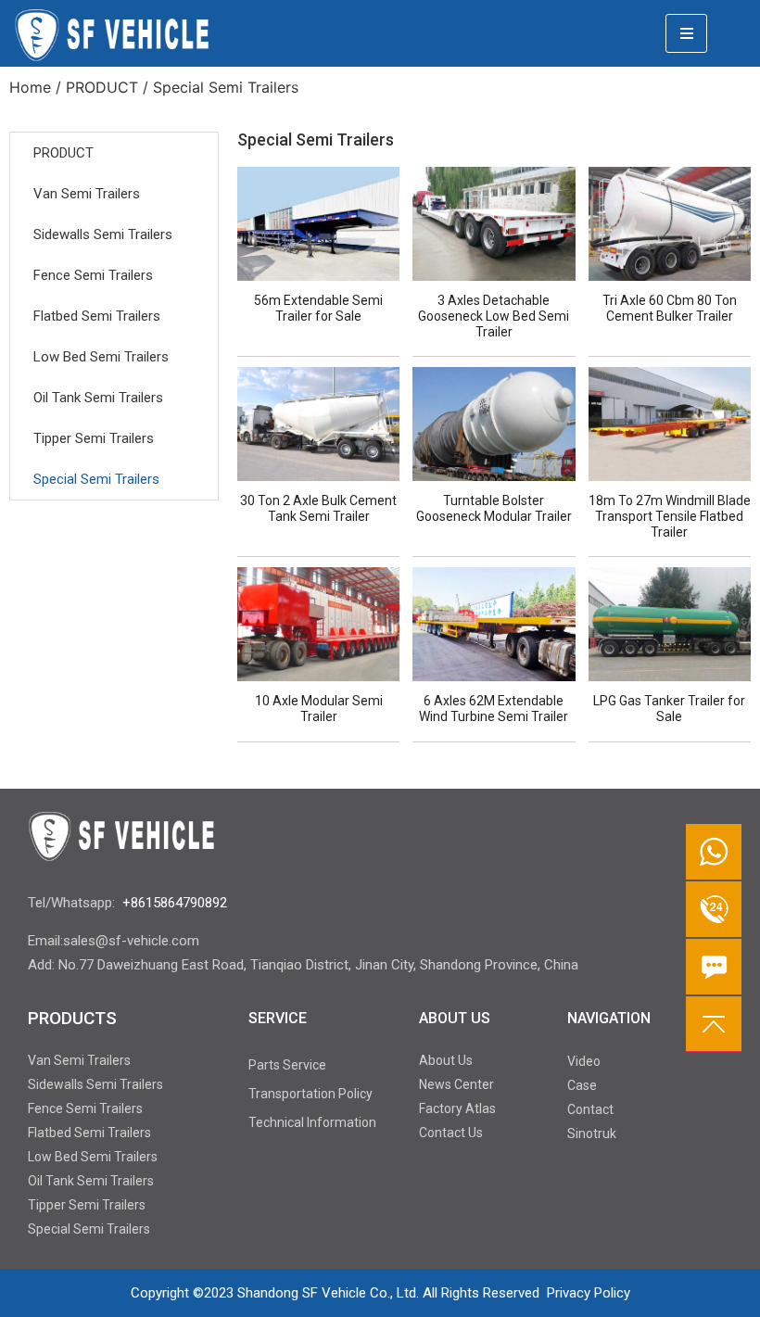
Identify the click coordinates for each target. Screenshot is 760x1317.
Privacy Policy (588, 1293)
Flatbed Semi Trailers (96, 316)
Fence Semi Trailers (93, 275)
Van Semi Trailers (86, 193)
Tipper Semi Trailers (93, 438)
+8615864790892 (174, 902)
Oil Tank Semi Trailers (98, 397)
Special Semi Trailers (96, 479)
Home (30, 87)
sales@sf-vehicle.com (131, 940)
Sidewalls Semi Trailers (102, 234)
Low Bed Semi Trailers (101, 356)
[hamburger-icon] (686, 33)
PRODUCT (102, 87)
